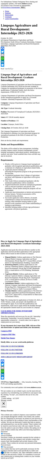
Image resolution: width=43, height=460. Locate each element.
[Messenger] (21, 65)
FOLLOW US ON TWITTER (11, 350)
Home (7, 11)
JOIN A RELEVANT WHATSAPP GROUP (16, 357)
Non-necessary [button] (6, 445)
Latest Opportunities (11, 19)
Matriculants (9, 15)
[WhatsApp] (21, 58)
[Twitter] (21, 51)
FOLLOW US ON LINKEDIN (12, 353)
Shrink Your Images (8, 338)
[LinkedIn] (21, 61)
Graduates (8, 17)
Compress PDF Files (8, 334)
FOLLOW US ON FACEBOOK (12, 346)
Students (8, 13)
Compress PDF (6, 331)
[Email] (21, 55)
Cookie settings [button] (6, 398)
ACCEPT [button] (16, 398)
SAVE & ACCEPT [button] (7, 458)
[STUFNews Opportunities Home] (10, 7)
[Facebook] (21, 48)
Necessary (6, 434)
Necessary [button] (4, 431)
